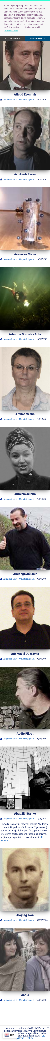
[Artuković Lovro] (25, 138)
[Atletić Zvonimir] (25, 58)
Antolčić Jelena (25, 494)
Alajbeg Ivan (25, 915)
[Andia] (25, 959)
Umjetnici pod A (26, 99)
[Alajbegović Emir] (25, 538)
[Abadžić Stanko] (25, 778)
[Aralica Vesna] (25, 378)
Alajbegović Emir (25, 574)
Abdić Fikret (25, 733)
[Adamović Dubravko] (25, 618)
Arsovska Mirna (25, 254)
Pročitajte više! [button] (11, 31)
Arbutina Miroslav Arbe (25, 334)
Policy (30, 1038)
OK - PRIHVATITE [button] (37, 38)
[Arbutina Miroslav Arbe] (25, 298)
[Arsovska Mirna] (25, 218)
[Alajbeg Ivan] (25, 879)
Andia (25, 995)
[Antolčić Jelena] (25, 458)
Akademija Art (10, 99)
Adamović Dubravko (25, 654)
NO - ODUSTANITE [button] (13, 38)
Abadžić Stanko (25, 813)
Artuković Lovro (25, 174)
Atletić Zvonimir (25, 94)
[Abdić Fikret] (25, 698)
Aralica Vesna (25, 414)
